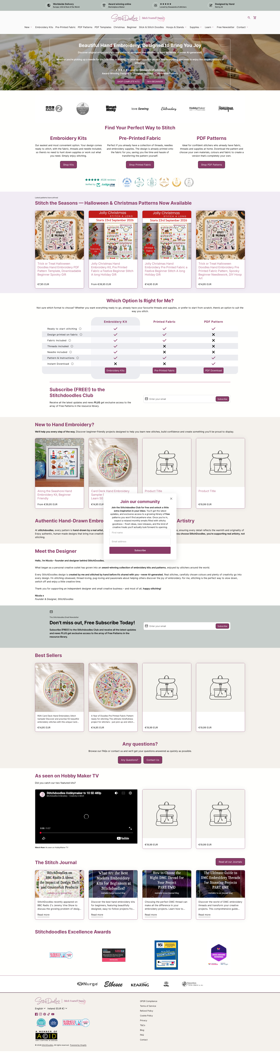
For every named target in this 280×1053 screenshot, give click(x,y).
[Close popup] (171, 499)
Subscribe (140, 550)
